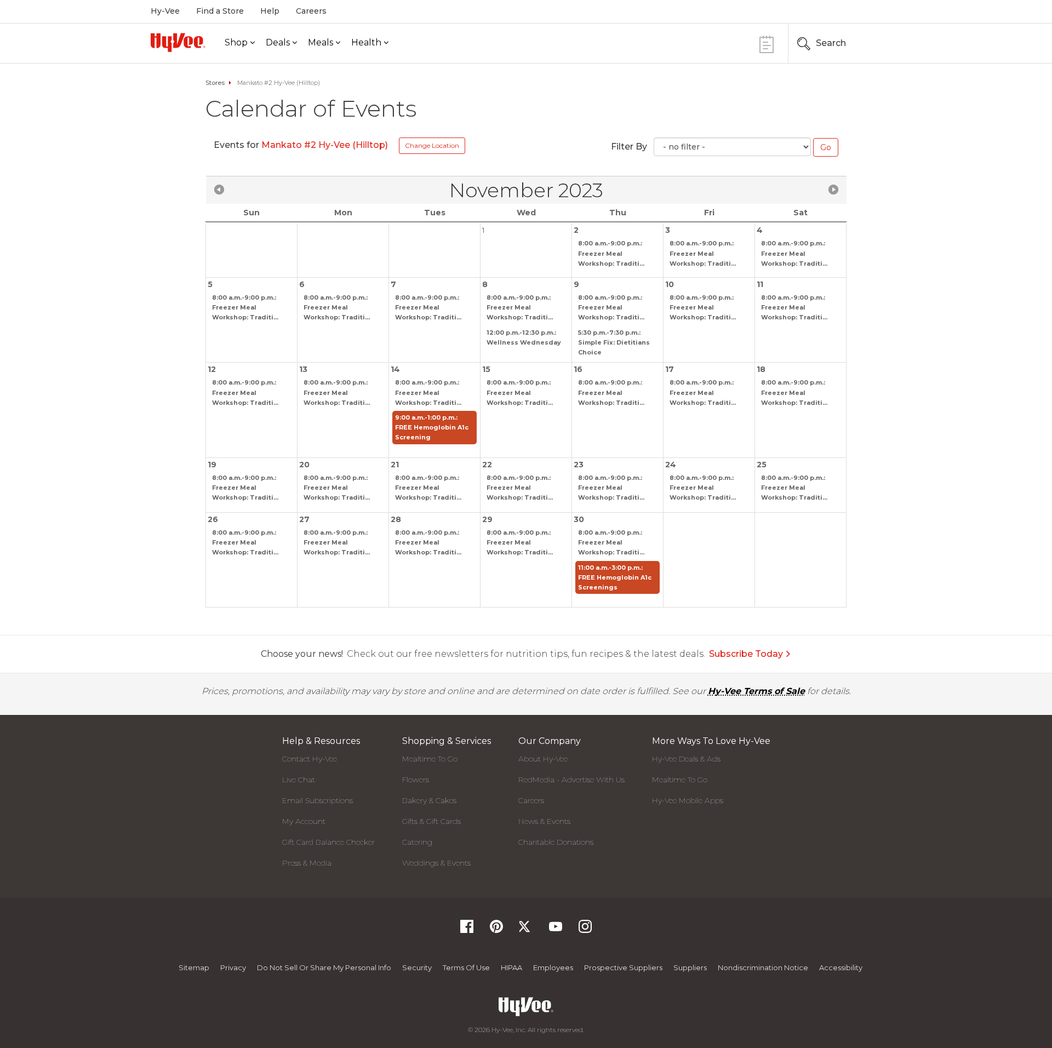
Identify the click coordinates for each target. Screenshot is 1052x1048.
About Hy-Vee (543, 759)
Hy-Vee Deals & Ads (686, 759)
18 (761, 369)
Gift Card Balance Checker (328, 842)
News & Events (544, 821)
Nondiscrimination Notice (763, 967)
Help (269, 11)
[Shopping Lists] (766, 43)
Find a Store (220, 11)
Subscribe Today (746, 654)
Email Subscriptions (317, 800)
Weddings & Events (436, 863)
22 (487, 464)
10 (669, 284)
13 (303, 369)
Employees (553, 967)
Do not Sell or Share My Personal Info (324, 967)
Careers (311, 11)
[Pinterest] (496, 930)
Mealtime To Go (430, 759)
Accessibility (840, 967)
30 (579, 519)
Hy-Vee (165, 11)
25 (762, 464)
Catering (417, 842)
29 (487, 519)
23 (579, 464)
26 (213, 519)
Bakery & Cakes (429, 800)
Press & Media (306, 863)
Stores (215, 83)
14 (395, 369)
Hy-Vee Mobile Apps (687, 800)
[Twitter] (526, 930)
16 (578, 369)
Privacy (233, 967)
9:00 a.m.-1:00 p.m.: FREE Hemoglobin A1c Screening (431, 427)
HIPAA (511, 967)
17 (669, 369)
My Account (303, 821)
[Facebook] (466, 930)
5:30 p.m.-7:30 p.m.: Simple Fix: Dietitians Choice (614, 342)
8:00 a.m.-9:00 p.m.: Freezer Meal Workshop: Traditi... (611, 253)
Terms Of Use (466, 967)
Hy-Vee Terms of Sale (756, 691)
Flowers (415, 779)
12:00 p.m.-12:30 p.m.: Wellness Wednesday (524, 337)
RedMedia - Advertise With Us (571, 779)
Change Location (432, 145)
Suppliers (690, 967)
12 (212, 369)
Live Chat (298, 779)
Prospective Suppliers (623, 967)
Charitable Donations (555, 842)
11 (760, 284)
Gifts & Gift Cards (431, 821)
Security (417, 967)
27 (304, 519)
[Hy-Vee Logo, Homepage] (178, 42)
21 (395, 464)
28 (396, 519)
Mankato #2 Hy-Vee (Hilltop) (324, 145)
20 (304, 464)
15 (486, 369)
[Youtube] (555, 930)
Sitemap (194, 967)
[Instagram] (585, 930)
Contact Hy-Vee (309, 759)
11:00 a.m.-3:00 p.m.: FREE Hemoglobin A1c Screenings (614, 577)
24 (670, 464)
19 (212, 464)
